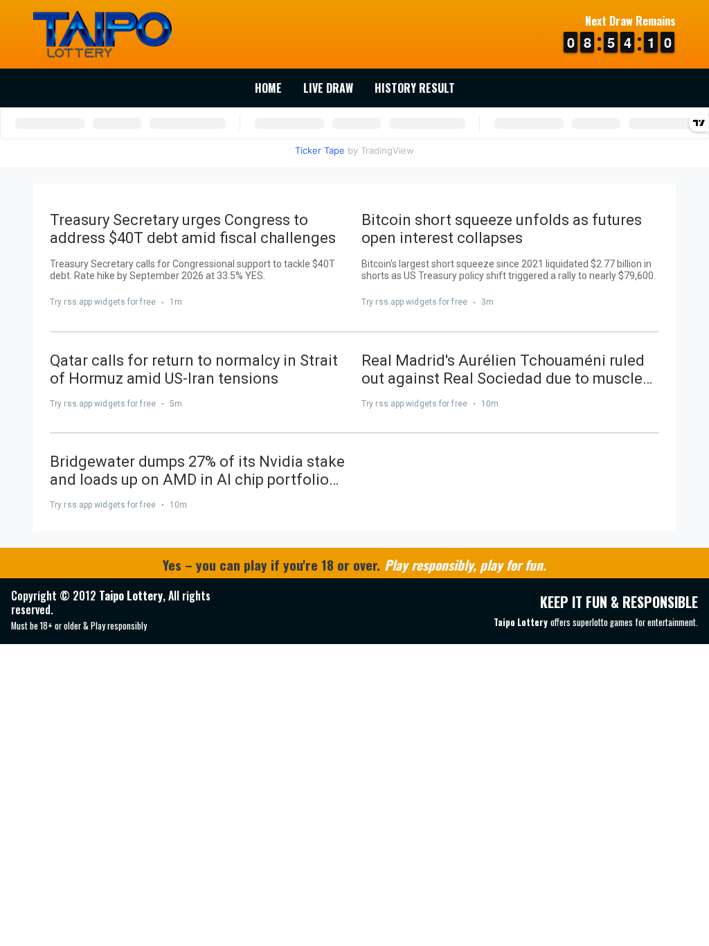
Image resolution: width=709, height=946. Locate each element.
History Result (415, 88)
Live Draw (328, 88)
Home (268, 88)
